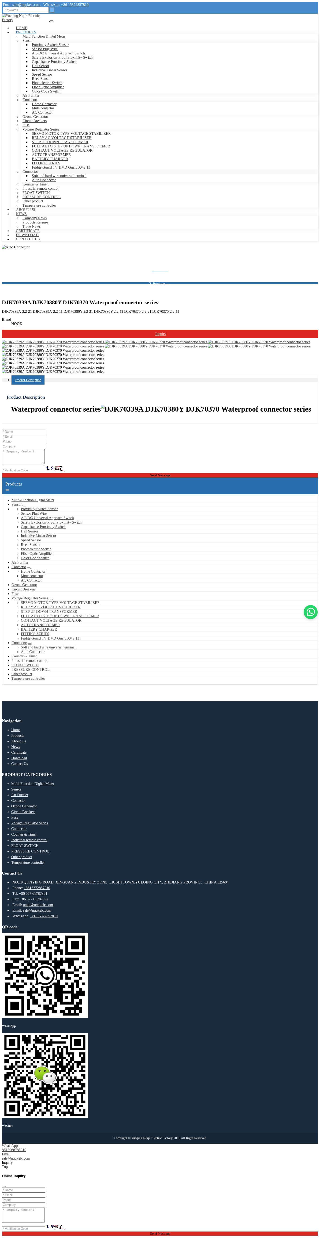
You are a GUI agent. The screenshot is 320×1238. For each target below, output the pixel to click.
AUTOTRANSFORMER (51, 155)
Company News (34, 218)
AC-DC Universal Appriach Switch (58, 53)
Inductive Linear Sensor (49, 70)
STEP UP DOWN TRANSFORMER (60, 142)
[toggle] (51, 21)
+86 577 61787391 (33, 893)
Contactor (29, 100)
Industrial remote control (40, 188)
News (21, 214)
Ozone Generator (35, 117)
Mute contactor (43, 108)
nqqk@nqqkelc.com (38, 905)
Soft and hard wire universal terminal (59, 176)
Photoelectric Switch (47, 83)
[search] (52, 10)
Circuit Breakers (34, 121)
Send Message (160, 475)
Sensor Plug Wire (45, 49)
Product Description (28, 380)
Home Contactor (44, 104)
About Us (25, 210)
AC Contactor (42, 112)
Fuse (26, 125)
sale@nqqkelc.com (26, 5)
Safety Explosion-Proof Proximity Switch (62, 57)
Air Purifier (30, 95)
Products (26, 32)
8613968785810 (14, 1150)
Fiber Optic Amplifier (48, 87)
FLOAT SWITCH (36, 193)
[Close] (4, 1186)
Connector (30, 172)
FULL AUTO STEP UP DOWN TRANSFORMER (71, 146)
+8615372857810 (37, 888)
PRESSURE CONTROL (41, 197)
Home (21, 28)
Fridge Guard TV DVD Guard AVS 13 (61, 167)
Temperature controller (39, 205)
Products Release (35, 222)
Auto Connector (44, 180)
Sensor (27, 40)
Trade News (31, 226)
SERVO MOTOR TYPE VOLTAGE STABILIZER (71, 133)
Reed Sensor (41, 79)
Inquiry (160, 334)
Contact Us (28, 239)
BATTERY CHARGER (50, 159)
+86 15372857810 (75, 5)
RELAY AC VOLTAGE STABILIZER (62, 138)
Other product (32, 201)
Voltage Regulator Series (40, 129)
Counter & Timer (35, 184)
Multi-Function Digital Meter (43, 36)
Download (27, 235)
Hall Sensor (40, 66)
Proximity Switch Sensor (50, 45)
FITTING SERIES (46, 163)
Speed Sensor (42, 74)
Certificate (28, 231)
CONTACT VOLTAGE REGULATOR (62, 150)
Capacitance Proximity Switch (54, 62)
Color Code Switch (46, 91)
